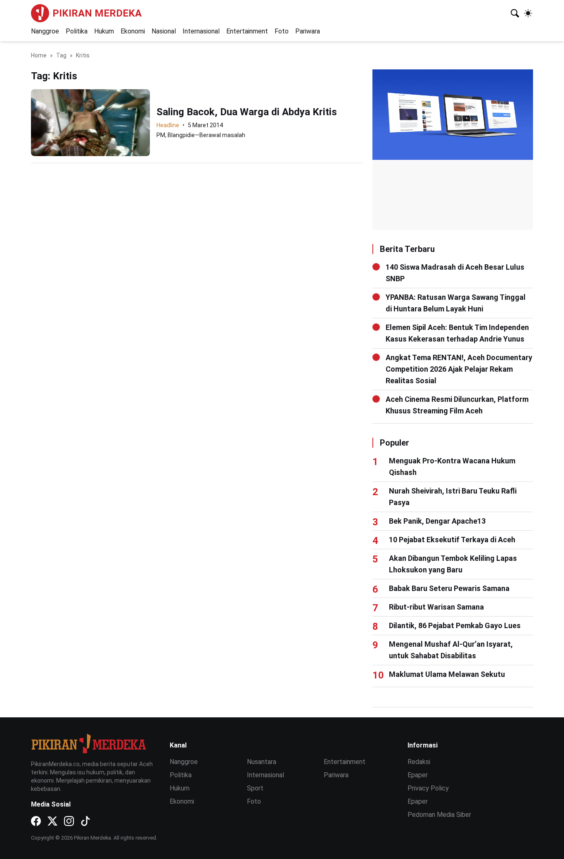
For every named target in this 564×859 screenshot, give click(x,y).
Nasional (164, 31)
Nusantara (261, 762)
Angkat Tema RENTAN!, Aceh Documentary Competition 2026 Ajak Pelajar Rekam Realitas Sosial (459, 369)
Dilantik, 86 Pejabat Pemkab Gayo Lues (455, 625)
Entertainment (247, 31)
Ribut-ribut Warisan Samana (436, 607)
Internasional (201, 31)
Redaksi (419, 762)
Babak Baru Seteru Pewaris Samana (449, 588)
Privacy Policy (428, 788)
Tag (61, 55)
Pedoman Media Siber (439, 815)
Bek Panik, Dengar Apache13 (437, 521)
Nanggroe (45, 31)
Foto (282, 31)
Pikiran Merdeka (97, 13)
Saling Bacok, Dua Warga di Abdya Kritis (246, 112)
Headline (167, 125)
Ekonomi (133, 31)
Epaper (418, 775)
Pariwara (307, 31)
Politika (77, 31)
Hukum (104, 31)
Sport (255, 788)
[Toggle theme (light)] (528, 13)
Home (39, 55)
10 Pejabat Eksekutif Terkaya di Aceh (452, 539)
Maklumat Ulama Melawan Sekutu (447, 674)
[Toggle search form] (515, 13)
